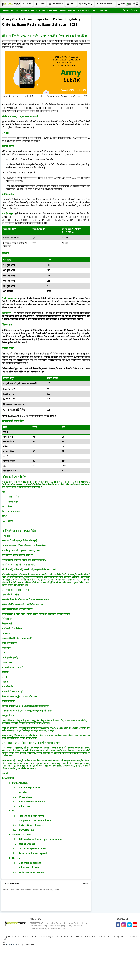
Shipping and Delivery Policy (124, 936)
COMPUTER (102, 10)
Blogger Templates (22, 951)
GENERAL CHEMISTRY (48, 10)
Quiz (73, 3)
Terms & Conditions (100, 936)
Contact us (57, 936)
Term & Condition (29, 936)
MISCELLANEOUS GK (86, 10)
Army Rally (87, 3)
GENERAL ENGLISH (67, 10)
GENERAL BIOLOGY (11, 10)
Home (28, 3)
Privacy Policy (45, 936)
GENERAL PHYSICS (29, 10)
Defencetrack (11, 944)
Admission (57, 3)
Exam (42, 3)
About (17, 936)
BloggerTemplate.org (56, 951)
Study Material (107, 3)
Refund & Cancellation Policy (77, 936)
